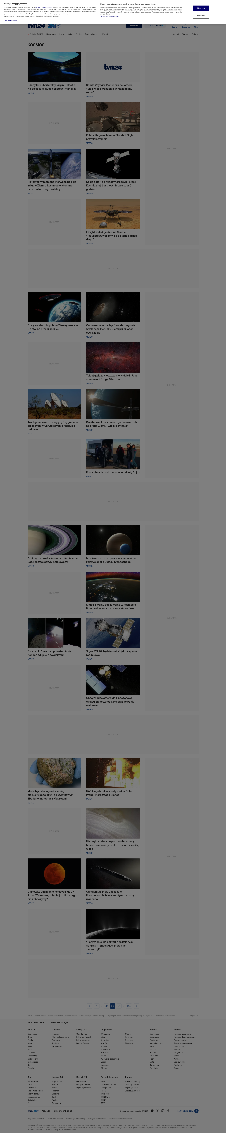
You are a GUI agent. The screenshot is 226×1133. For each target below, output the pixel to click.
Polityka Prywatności (11, 20)
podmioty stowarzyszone (43, 7)
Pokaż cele (201, 16)
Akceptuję (201, 8)
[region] (113, 12)
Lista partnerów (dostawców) (109, 16)
